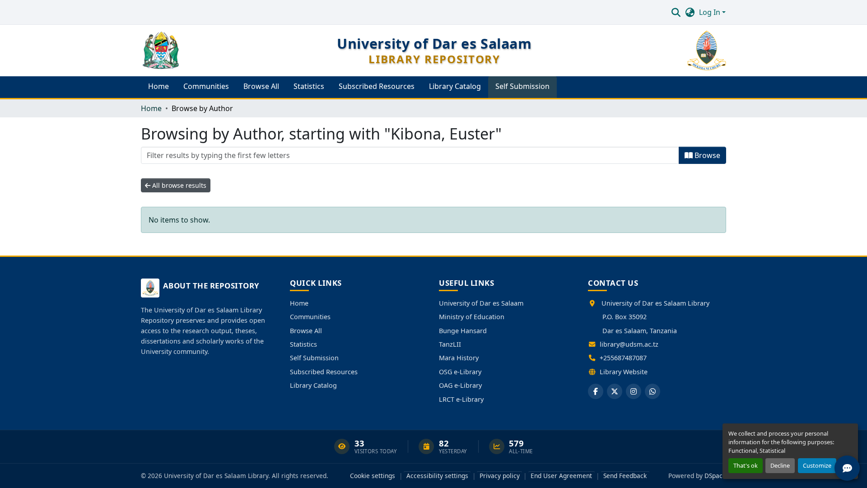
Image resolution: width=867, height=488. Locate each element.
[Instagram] (633, 391)
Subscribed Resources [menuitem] (377, 86)
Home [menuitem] (158, 86)
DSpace (715, 475)
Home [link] (151, 108)
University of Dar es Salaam (481, 303)
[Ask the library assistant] (847, 468)
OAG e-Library (460, 385)
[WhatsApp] (652, 391)
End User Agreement (561, 475)
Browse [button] (706, 155)
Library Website (624, 371)
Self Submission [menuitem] (522, 86)
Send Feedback (625, 475)
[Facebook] (595, 391)
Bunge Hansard (463, 330)
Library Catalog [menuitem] (455, 86)
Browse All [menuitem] (261, 86)
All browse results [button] (178, 185)
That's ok (745, 465)
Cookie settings (372, 475)
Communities (310, 316)
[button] (675, 12)
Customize (817, 465)
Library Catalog (313, 385)
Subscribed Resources (324, 371)
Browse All (306, 330)
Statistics (303, 344)
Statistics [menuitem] (309, 86)
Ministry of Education (471, 316)
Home (299, 303)
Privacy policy (500, 475)
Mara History (459, 357)
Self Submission (314, 357)
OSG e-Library (460, 371)
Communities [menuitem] (206, 86)
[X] (614, 391)
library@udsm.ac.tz (629, 344)
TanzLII (450, 344)
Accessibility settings (437, 475)
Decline (780, 465)
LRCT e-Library (461, 399)
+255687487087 (623, 357)
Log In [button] (710, 12)
